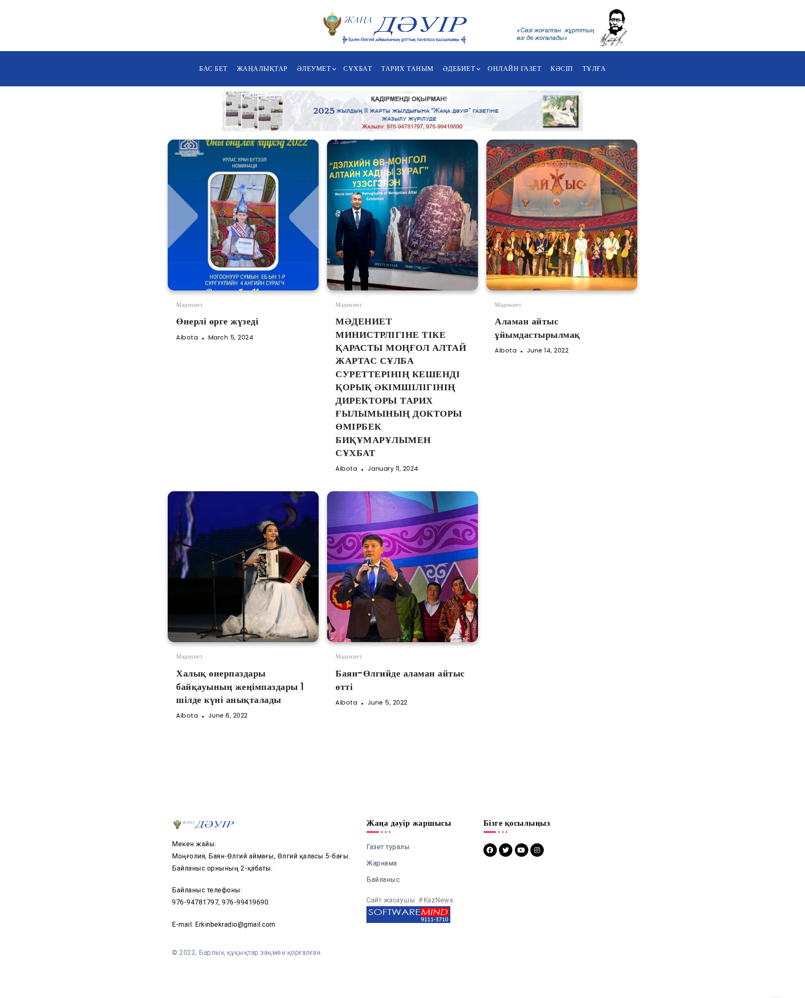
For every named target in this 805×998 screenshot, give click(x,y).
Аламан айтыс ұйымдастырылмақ (537, 327)
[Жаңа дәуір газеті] (394, 27)
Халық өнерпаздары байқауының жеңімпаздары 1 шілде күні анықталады (240, 686)
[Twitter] (505, 850)
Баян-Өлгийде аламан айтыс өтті (400, 679)
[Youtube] (521, 850)
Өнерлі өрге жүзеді (217, 321)
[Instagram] (537, 850)
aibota (187, 337)
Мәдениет (189, 305)
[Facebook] (490, 850)
